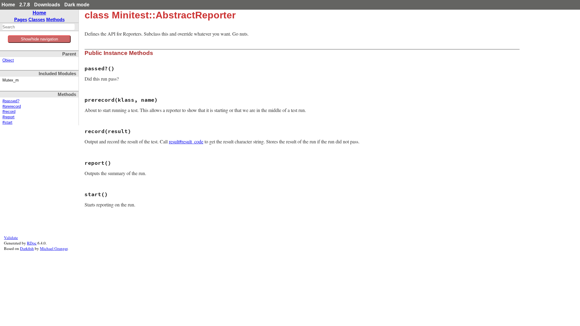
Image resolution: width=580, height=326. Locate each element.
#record (8, 112)
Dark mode (76, 4)
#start (7, 122)
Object (8, 60)
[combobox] (38, 27)
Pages (20, 19)
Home (8, 4)
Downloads (47, 4)
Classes (36, 19)
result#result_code (186, 141)
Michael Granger (53, 248)
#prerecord (11, 106)
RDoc (32, 243)
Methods (55, 19)
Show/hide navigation (39, 39)
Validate (11, 237)
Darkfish (27, 248)
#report (8, 117)
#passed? (10, 101)
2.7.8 (24, 4)
